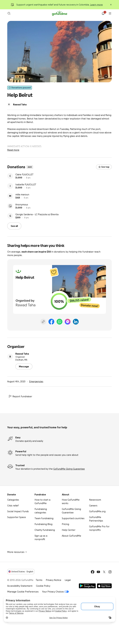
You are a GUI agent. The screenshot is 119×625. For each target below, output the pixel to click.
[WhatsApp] (59, 321)
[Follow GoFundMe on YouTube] (98, 572)
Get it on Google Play (87, 585)
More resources (15, 552)
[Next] (106, 76)
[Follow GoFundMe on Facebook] (92, 572)
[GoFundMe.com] (59, 13)
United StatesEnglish (22, 571)
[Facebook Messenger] (68, 321)
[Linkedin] (76, 321)
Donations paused (21, 88)
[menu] (110, 13)
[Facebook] (51, 321)
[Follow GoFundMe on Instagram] (110, 572)
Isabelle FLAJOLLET (25, 184)
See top (105, 167)
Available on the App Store (104, 585)
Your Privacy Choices (53, 591)
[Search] (9, 13)
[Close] (111, 4)
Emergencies (36, 381)
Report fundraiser (22, 396)
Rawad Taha (22, 353)
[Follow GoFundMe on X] (104, 572)
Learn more (96, 4)
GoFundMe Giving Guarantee (69, 469)
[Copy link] (43, 321)
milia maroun (22, 194)
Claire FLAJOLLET (24, 174)
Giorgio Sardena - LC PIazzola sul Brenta (36, 214)
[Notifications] (103, 13)
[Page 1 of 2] (12, 77)
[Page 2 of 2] (15, 77)
